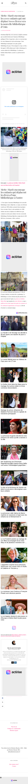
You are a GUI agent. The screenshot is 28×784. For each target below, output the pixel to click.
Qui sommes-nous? (14, 764)
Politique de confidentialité (14, 728)
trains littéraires (18, 301)
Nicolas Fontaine (6, 30)
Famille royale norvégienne (8, 11)
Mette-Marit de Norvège (14, 636)
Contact (14, 766)
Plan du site (14, 726)
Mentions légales (14, 730)
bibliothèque (15, 635)
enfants (3, 636)
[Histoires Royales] (14, 3)
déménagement (22, 635)
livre (6, 636)
